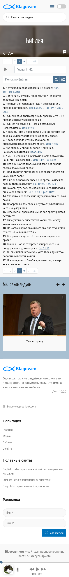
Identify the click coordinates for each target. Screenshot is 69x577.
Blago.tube (9, 486)
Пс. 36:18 (44, 248)
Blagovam (25, 6)
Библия (7, 442)
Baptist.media (11, 469)
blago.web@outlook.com (21, 406)
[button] (32, 569)
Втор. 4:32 (36, 151)
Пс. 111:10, (34, 192)
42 (34, 61)
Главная (8, 429)
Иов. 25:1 (14, 91)
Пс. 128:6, (39, 183)
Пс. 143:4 (50, 159)
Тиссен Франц (34, 341)
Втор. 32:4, (35, 107)
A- (4, 54)
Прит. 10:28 (48, 192)
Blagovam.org (14, 551)
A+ (10, 53)
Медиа (7, 436)
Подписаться (55, 533)
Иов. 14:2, (39, 159)
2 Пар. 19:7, (49, 107)
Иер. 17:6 (51, 183)
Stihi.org (7, 479)
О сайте (7, 448)
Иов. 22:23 (28, 127)
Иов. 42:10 (52, 143)
